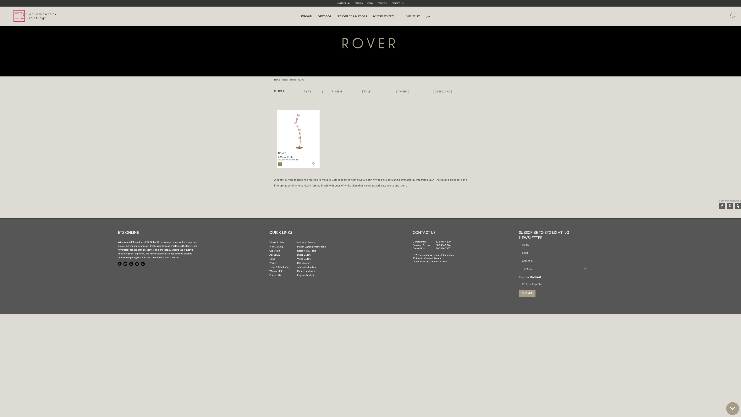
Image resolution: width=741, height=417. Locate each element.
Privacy (273, 263)
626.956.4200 (443, 242)
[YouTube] (137, 263)
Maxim (370, 3)
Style (366, 91)
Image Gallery (304, 255)
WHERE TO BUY (383, 16)
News (272, 259)
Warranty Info (276, 271)
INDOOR (306, 16)
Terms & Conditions (279, 267)
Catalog (359, 3)
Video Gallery (304, 259)
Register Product (305, 275)
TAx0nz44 (535, 277)
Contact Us (275, 275)
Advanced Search (306, 242)
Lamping (403, 91)
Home (277, 80)
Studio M (382, 3)
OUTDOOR (325, 16)
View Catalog (276, 247)
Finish (337, 91)
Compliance (443, 91)
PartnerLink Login (306, 271)
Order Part (274, 251)
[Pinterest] (730, 205)
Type (307, 91)
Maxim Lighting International (311, 247)
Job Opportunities (306, 267)
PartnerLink (344, 3)
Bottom (732, 408)
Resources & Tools (306, 251)
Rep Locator (303, 263)
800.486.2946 (443, 245)
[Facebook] (722, 205)
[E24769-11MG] (298, 130)
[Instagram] (131, 263)
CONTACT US (397, 3)
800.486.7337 (443, 248)
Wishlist (413, 16)
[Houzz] (738, 205)
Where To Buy (276, 242)
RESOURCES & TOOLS (352, 16)
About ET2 (274, 255)
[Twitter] (125, 263)
